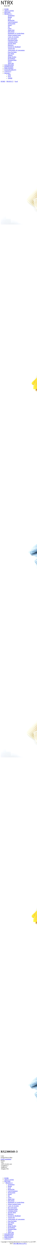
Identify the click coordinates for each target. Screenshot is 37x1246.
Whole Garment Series (14, 35)
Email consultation (6, 1159)
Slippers (10, 55)
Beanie (10, 17)
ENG (9, 74)
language (7, 73)
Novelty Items (12, 43)
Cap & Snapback (13, 22)
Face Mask (11, 53)
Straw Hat (11, 63)
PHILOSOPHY (8, 68)
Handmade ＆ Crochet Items (16, 33)
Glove (9, 28)
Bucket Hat (11, 20)
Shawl (9, 61)
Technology (11, 15)
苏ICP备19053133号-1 (20, 1243)
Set (9, 27)
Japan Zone (11, 30)
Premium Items (12, 60)
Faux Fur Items (12, 52)
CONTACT (7, 71)
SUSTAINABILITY (10, 70)
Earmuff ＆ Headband (14, 47)
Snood (10, 25)
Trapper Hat (11, 48)
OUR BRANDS (9, 65)
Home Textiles (12, 57)
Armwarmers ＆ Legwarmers (16, 50)
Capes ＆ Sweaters (13, 37)
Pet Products (11, 58)
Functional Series (13, 40)
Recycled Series (12, 38)
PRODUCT (8, 14)
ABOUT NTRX (9, 10)
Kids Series (11, 31)
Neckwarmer (11, 23)
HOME (6, 9)
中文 (9, 76)
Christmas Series (12, 42)
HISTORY (7, 12)
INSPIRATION (8, 66)
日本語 (10, 78)
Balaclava (10, 45)
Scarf (9, 19)
